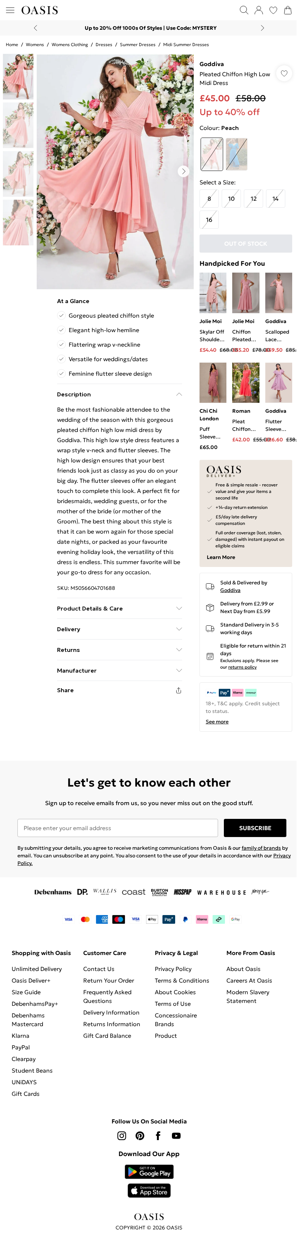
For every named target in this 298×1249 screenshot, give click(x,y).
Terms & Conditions (182, 980)
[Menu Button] (10, 10)
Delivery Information (111, 1012)
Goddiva (212, 64)
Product (166, 1035)
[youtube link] (176, 1135)
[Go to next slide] (183, 171)
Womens (35, 44)
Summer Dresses (138, 44)
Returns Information (111, 1024)
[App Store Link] (149, 1181)
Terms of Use (173, 1003)
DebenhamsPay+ (35, 1003)
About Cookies (175, 992)
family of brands (261, 848)
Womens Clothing (70, 44)
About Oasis (243, 968)
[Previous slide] (35, 28)
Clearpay (24, 1058)
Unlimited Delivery (37, 968)
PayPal (21, 1047)
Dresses (104, 44)
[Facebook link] (158, 1135)
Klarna (20, 1035)
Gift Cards (26, 1093)
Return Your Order (108, 980)
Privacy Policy (173, 968)
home (12, 44)
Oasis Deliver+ (31, 980)
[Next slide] (262, 28)
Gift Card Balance (107, 1035)
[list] (115, 171)
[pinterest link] (140, 1135)
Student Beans (32, 1070)
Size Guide (26, 992)
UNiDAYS (24, 1082)
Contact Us (98, 968)
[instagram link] (121, 1135)
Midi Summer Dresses (186, 44)
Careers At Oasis (249, 980)
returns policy (242, 667)
